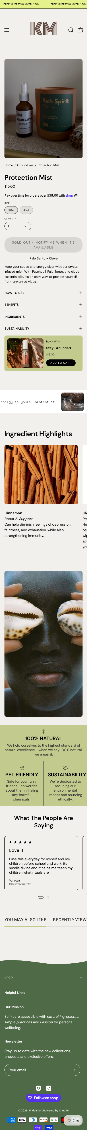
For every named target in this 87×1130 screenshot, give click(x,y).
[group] (43, 863)
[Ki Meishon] (43, 30)
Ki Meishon (35, 1110)
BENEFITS (11, 305)
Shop (8, 977)
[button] (70, 30)
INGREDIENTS (14, 317)
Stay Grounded (58, 348)
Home (8, 165)
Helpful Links (14, 992)
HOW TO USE (14, 293)
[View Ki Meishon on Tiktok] (48, 1088)
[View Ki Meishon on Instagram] (38, 1088)
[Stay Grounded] (25, 353)
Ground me (25, 165)
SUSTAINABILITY (16, 329)
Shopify (63, 1110)
